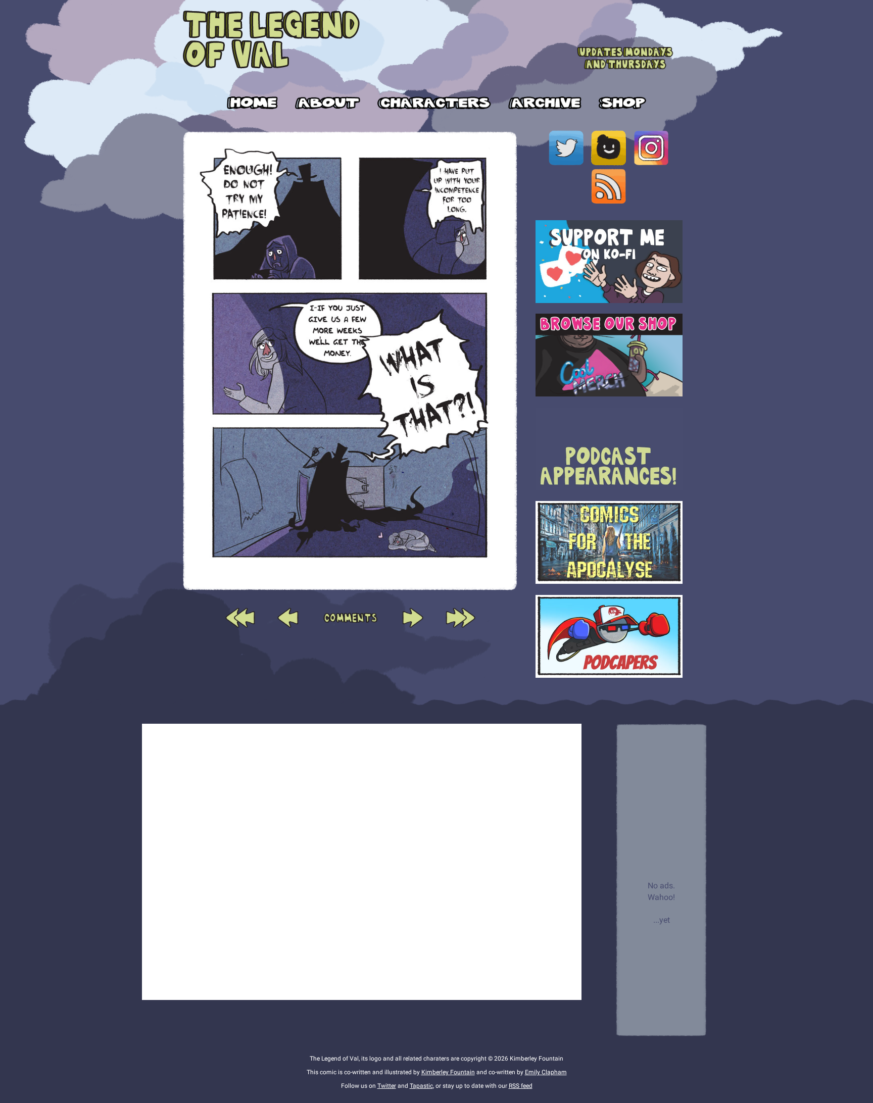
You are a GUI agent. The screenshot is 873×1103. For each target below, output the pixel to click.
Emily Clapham (546, 1072)
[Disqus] (362, 860)
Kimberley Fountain (448, 1072)
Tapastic (421, 1085)
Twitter (386, 1085)
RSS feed (520, 1085)
